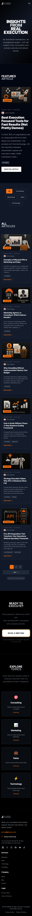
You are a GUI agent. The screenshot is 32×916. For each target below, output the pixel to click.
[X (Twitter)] (7, 847)
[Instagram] (11, 847)
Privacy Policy (5, 893)
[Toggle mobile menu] (29, 3)
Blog (2, 880)
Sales (23, 197)
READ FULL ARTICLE (11, 169)
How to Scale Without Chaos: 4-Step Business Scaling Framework (16, 425)
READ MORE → (8, 279)
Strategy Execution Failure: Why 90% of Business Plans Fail (15, 481)
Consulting (20, 191)
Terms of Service (6, 896)
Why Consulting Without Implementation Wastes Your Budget (15, 370)
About (3, 876)
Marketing (11, 197)
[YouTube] (19, 847)
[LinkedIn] (2, 847)
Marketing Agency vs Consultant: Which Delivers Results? (15, 315)
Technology (16, 203)
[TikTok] (24, 847)
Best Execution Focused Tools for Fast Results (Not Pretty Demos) (15, 123)
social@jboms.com (8, 832)
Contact (3, 883)
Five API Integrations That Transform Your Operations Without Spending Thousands (16, 536)
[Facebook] (15, 847)
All (9, 191)
